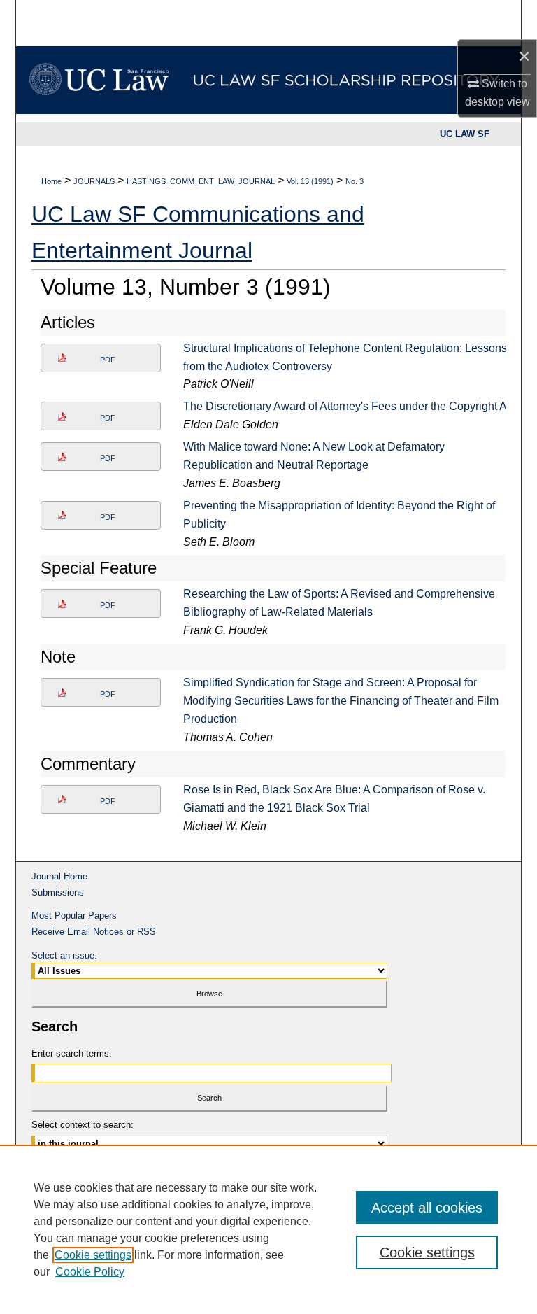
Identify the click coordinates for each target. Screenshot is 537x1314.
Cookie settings (93, 1255)
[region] (268, 1229)
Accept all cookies (426, 1207)
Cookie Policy (89, 1272)
